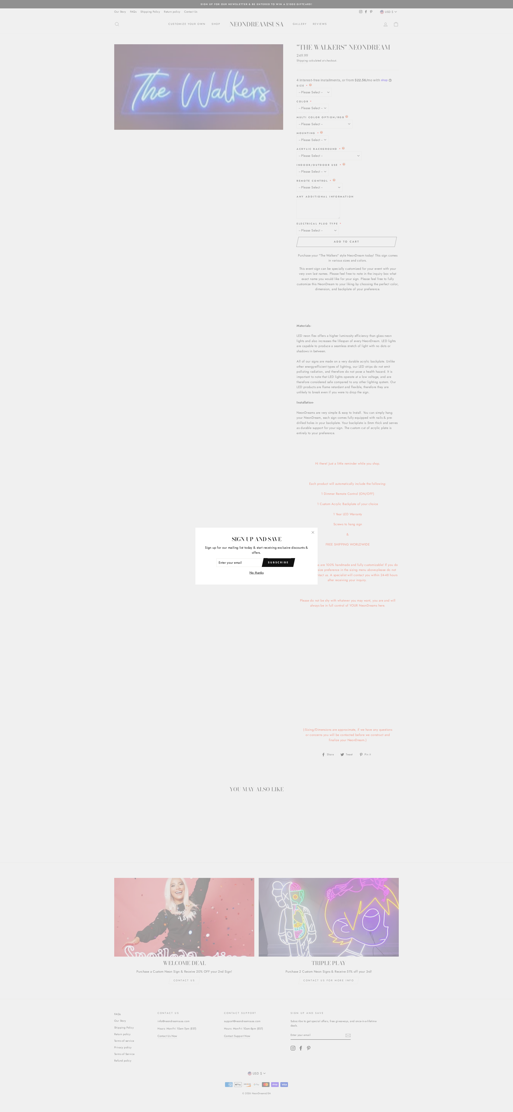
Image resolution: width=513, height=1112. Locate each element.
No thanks (256, 572)
